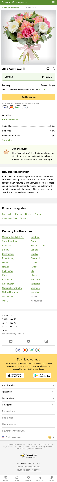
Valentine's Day (9, 218)
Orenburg (35, 236)
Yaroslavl (35, 292)
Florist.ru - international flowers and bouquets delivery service (29, 466)
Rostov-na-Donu (38, 245)
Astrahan (6, 245)
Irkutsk (5, 262)
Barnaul (6, 249)
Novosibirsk (7, 296)
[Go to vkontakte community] (11, 341)
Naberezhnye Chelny (12, 287)
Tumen (34, 266)
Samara (34, 249)
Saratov (34, 253)
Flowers (24, 218)
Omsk (5, 300)
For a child (7, 214)
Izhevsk (5, 266)
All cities (35, 296)
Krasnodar (7, 279)
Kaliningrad (7, 270)
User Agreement (9, 424)
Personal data (8, 411)
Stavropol (35, 258)
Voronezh (35, 287)
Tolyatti (34, 262)
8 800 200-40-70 (10, 119)
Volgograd (35, 283)
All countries (36, 300)
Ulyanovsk (36, 275)
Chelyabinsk (8, 253)
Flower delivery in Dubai (13, 430)
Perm (33, 241)
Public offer (7, 417)
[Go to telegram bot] (28, 341)
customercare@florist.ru (13, 333)
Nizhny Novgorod (10, 292)
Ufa (32, 270)
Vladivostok (36, 279)
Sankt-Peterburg (9, 241)
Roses (28, 214)
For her (18, 214)
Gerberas (38, 214)
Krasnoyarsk (8, 283)
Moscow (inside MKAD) (13, 236)
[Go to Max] (46, 341)
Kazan (5, 275)
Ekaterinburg (8, 258)
